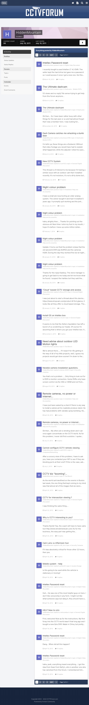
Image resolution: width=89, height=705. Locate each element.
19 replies (59, 466)
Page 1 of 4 (63, 55)
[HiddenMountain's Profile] (82, 42)
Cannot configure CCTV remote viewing (61, 448)
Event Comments (9, 90)
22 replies (61, 361)
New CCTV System (51, 161)
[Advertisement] (44, 23)
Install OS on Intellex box (54, 315)
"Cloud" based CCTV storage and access (62, 290)
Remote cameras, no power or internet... (61, 422)
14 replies (61, 79)
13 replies (60, 100)
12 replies (61, 386)
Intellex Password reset (55, 62)
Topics (6, 73)
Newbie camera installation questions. (60, 368)
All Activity (7, 52)
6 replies (59, 415)
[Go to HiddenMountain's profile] (39, 64)
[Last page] (56, 55)
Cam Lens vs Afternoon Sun (56, 543)
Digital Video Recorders (72, 65)
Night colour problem (54, 187)
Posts (6, 77)
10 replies (60, 154)
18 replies (60, 536)
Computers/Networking (50, 452)
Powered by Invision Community (44, 701)
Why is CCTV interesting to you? (58, 517)
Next (51, 55)
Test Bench (68, 346)
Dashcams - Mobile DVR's (73, 89)
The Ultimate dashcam (55, 86)
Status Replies (8, 64)
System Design (76, 566)
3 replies (59, 577)
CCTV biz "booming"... (55, 473)
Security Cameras (77, 545)
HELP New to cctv (51, 610)
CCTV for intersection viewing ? (57, 497)
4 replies (62, 308)
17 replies (62, 180)
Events (6, 86)
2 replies (59, 628)
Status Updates (9, 60)
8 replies (62, 206)
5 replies (59, 490)
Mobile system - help (52, 564)
